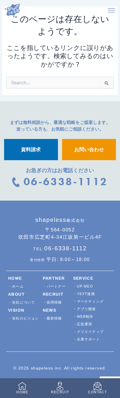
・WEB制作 (83, 317)
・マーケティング (88, 301)
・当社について (21, 302)
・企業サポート (86, 339)
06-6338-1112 (60, 248)
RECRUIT (53, 294)
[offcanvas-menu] (111, 11)
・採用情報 (52, 302)
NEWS (50, 310)
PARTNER (54, 278)
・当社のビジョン (23, 318)
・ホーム (16, 286)
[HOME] (22, 386)
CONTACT (97, 392)
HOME (15, 278)
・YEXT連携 (84, 294)
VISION (16, 310)
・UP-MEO (83, 286)
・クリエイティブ (88, 332)
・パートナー (54, 286)
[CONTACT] (97, 386)
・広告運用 (82, 324)
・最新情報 (52, 318)
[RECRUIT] (60, 386)
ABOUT (16, 294)
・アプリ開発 (84, 309)
